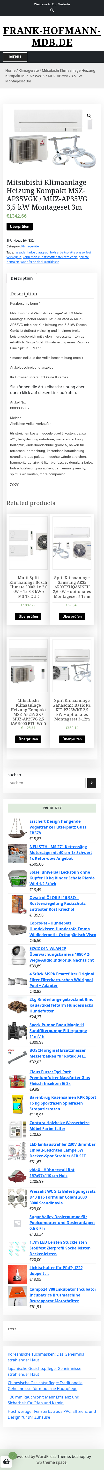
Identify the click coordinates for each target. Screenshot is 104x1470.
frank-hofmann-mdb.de (52, 36)
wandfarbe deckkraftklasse (40, 262)
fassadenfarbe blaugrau (32, 252)
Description (22, 278)
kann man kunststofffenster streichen (50, 257)
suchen (14, 774)
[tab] (22, 278)
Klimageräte (29, 70)
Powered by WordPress (34, 1456)
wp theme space (52, 1462)
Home (10, 70)
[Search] (91, 783)
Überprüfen (19, 226)
